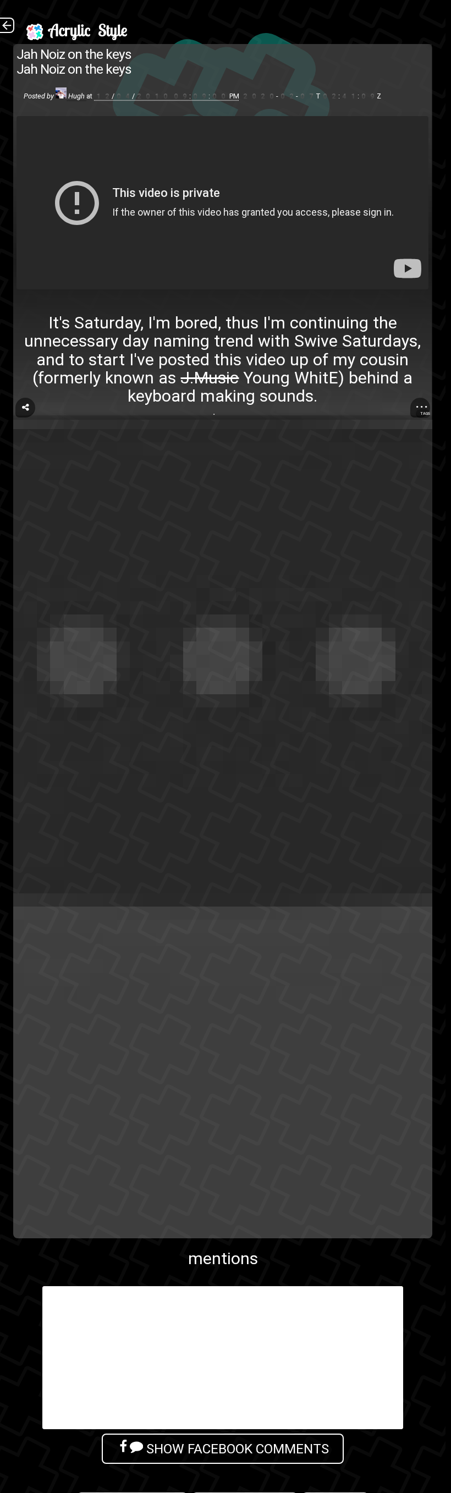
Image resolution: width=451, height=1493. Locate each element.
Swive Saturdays (355, 340)
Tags (425, 413)
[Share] (25, 408)
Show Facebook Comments (236, 1449)
